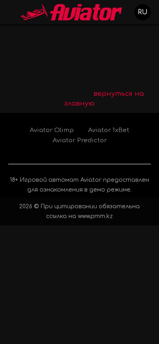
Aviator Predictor (80, 140)
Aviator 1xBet (108, 130)
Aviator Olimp (52, 130)
